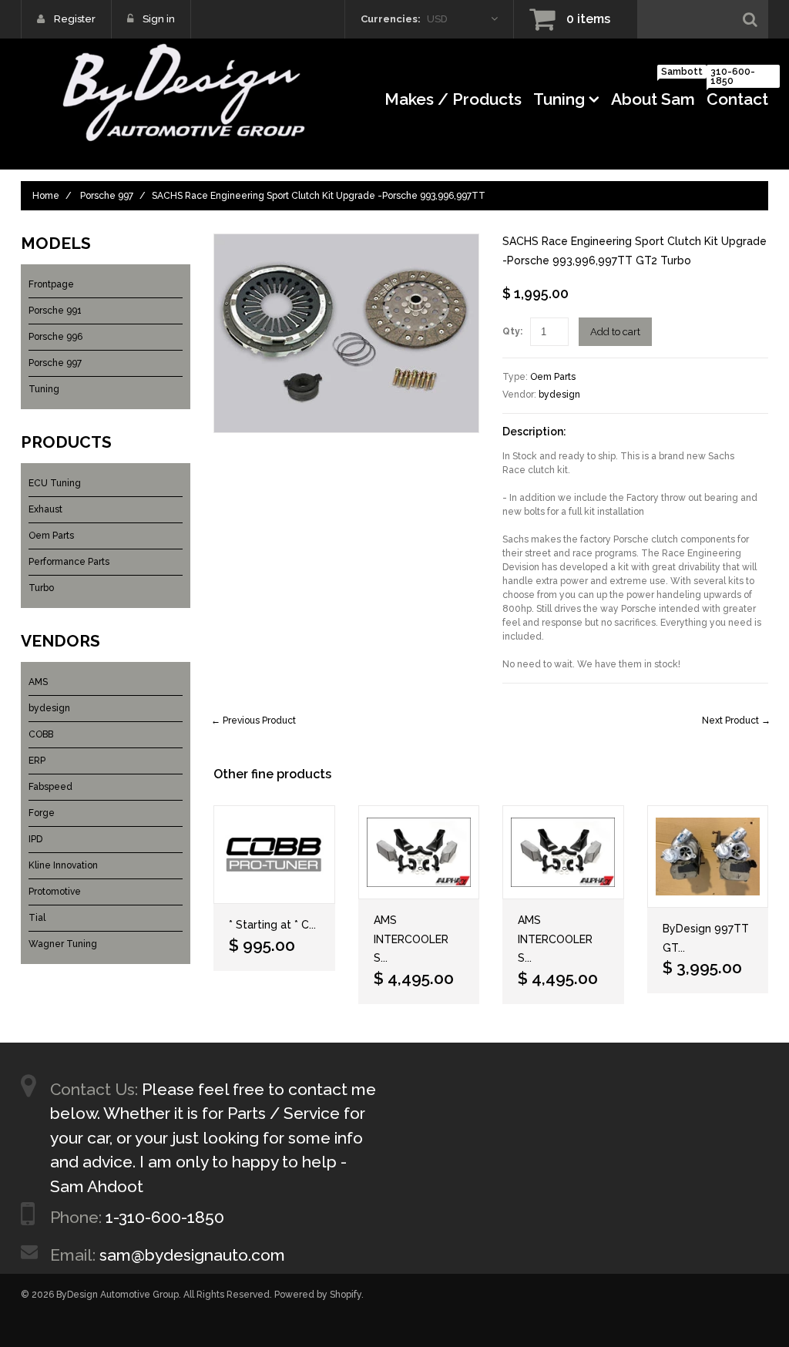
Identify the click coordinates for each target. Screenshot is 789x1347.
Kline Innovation (63, 865)
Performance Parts (69, 561)
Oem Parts (553, 376)
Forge (42, 813)
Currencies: (391, 19)
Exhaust (45, 509)
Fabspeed (50, 786)
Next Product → (736, 720)
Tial (37, 917)
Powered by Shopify (317, 1294)
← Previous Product (253, 720)
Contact (737, 94)
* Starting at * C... (272, 925)
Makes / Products (453, 99)
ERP (37, 760)
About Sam (653, 94)
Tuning (559, 99)
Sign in (159, 19)
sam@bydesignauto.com (192, 1255)
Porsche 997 (106, 195)
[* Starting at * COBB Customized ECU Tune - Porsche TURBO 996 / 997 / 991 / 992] (274, 855)
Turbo (41, 588)
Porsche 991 (55, 310)
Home (45, 195)
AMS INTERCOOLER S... (411, 939)
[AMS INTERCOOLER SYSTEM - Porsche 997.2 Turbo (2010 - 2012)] (563, 852)
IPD (35, 839)
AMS (38, 682)
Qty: (512, 331)
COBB (41, 734)
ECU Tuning (55, 483)
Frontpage (51, 284)
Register (75, 19)
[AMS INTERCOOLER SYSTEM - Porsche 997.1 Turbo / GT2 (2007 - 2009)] (419, 852)
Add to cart (615, 332)
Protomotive (55, 891)
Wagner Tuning (63, 944)
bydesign (559, 394)
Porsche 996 (55, 336)
